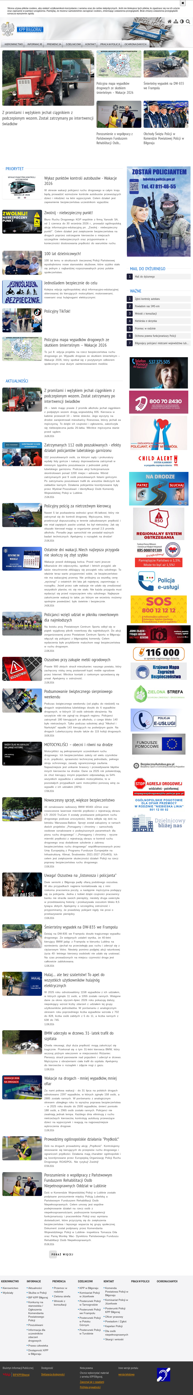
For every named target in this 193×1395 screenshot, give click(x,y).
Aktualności (35, 1288)
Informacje (34, 1281)
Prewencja (59, 1281)
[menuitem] (14, 43)
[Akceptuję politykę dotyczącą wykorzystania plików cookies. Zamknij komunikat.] (183, 3)
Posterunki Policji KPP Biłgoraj (115, 1310)
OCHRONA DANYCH (167, 1281)
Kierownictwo (10, 1281)
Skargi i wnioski (114, 1339)
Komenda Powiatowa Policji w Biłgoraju (116, 1292)
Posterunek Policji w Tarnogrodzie (90, 1303)
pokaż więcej (63, 1255)
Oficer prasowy (114, 1316)
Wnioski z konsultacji (60, 1303)
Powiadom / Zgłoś (115, 1321)
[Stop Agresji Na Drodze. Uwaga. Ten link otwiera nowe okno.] (159, 786)
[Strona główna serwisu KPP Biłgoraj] (170, 21)
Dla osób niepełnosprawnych (116, 1333)
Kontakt (109, 1281)
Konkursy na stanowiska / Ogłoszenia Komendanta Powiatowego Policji (36, 1311)
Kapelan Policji (114, 1326)
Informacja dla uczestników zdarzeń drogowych (36, 1335)
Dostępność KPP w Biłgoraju (38, 1352)
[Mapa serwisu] (176, 21)
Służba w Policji (37, 1292)
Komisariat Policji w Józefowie (90, 1294)
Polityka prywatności (90, 1387)
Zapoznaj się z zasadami (92, 1382)
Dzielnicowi (85, 1281)
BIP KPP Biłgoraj (38, 1297)
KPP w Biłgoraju (89, 1288)
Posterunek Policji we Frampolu (90, 1311)
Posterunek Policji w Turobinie (90, 1331)
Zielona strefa (62, 1296)
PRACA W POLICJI (140, 1281)
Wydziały (8, 1292)
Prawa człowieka (38, 1345)
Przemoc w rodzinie (60, 1290)
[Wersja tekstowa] (182, 21)
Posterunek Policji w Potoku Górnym (90, 1321)
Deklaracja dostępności (53, 1374)
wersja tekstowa (126, 1374)
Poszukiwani (35, 1325)
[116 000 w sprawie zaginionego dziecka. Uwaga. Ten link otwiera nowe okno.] (159, 654)
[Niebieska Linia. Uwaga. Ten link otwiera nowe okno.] (159, 804)
